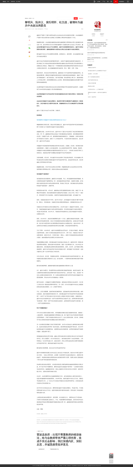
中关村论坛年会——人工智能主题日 (95, 89)
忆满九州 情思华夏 (92, 83)
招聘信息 (60, 465)
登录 (116, 1)
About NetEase (47, 465)
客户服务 (65, 465)
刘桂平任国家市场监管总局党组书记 (96, 52)
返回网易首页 (41, 449)
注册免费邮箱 (121, 1)
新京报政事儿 (41, 29)
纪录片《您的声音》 (92, 97)
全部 (106, 39)
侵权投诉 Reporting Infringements (94, 465)
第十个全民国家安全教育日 (94, 76)
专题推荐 (89, 65)
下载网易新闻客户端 (54, 449)
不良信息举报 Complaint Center (77, 465)
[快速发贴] (29, 36)
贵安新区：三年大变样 (93, 73)
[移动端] (94, 1)
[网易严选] (103, 1)
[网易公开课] (98, 1)
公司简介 (52, 465)
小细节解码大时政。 (97, 31)
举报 (82, 28)
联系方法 (56, 465)
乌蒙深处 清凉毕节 (92, 67)
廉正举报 (85, 465)
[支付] (108, 1)
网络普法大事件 (91, 86)
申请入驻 (80, 18)
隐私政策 (69, 465)
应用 (8, 1)
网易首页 (4, 1)
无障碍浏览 (13, 1)
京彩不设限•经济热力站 (93, 80)
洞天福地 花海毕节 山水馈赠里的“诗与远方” (97, 70)
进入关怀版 (18, 1)
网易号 (30, 18)
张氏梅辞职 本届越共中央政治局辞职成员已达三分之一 (52, 120)
